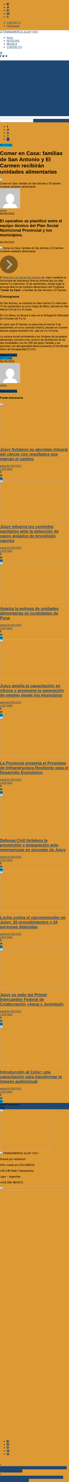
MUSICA (12, 44)
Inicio (10, 37)
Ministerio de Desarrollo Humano (22, 277)
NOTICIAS (13, 40)
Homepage (13, 26)
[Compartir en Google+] (8, 136)
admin (3, 210)
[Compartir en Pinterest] (8, 133)
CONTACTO (14, 22)
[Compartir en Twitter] (8, 129)
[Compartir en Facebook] (7, 126)
